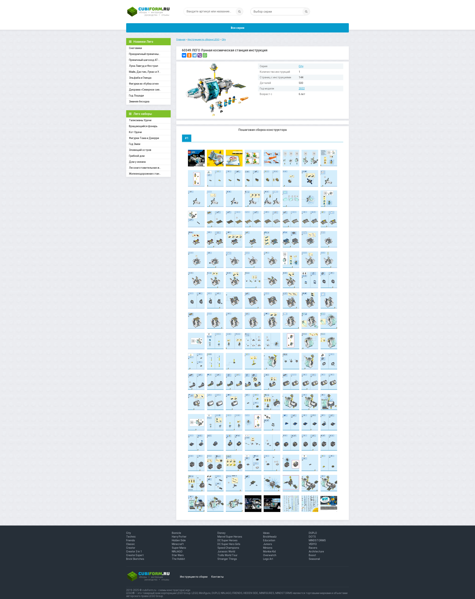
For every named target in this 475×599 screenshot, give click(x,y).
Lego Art (268, 558)
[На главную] (148, 12)
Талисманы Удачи (140, 120)
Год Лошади (136, 95)
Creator (130, 547)
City (301, 66)
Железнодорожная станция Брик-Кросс (150, 173)
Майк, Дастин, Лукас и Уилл (146, 71)
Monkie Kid (269, 551)
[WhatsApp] (205, 55)
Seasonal (314, 558)
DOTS (312, 536)
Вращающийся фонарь (143, 126)
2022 (302, 88)
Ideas (266, 532)
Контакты (217, 576)
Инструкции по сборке (194, 576)
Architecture (316, 551)
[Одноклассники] (189, 55)
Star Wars (178, 555)
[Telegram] (194, 55)
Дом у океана (137, 161)
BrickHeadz (270, 536)
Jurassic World (226, 551)
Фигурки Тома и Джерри (144, 138)
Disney (221, 532)
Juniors (267, 544)
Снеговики (135, 48)
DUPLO (313, 532)
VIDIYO (313, 544)
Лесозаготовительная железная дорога (150, 167)
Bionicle (176, 532)
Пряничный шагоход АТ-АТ (145, 59)
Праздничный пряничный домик (148, 54)
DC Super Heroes (227, 540)
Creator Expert (135, 555)
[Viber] (199, 55)
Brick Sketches (135, 558)
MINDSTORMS (317, 540)
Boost (312, 555)
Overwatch (269, 555)
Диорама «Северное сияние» (147, 89)
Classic (130, 544)
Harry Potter (179, 536)
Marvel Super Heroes (229, 536)
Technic (131, 536)
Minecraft (178, 544)
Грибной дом (137, 155)
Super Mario (179, 547)
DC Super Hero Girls (228, 544)
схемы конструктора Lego (174, 590)
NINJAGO (177, 551)
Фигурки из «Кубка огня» (144, 83)
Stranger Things (227, 558)
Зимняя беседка (139, 101)
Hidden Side (179, 540)
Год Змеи (134, 144)
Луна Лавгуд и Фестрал (143, 65)
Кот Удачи (135, 132)
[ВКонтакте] (184, 55)
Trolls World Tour (227, 555)
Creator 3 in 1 (134, 551)
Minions (267, 547)
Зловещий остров (140, 149)
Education (269, 540)
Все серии (237, 27)
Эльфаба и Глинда (140, 77)
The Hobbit (178, 558)
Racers (313, 547)
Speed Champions (228, 547)
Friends (130, 540)
